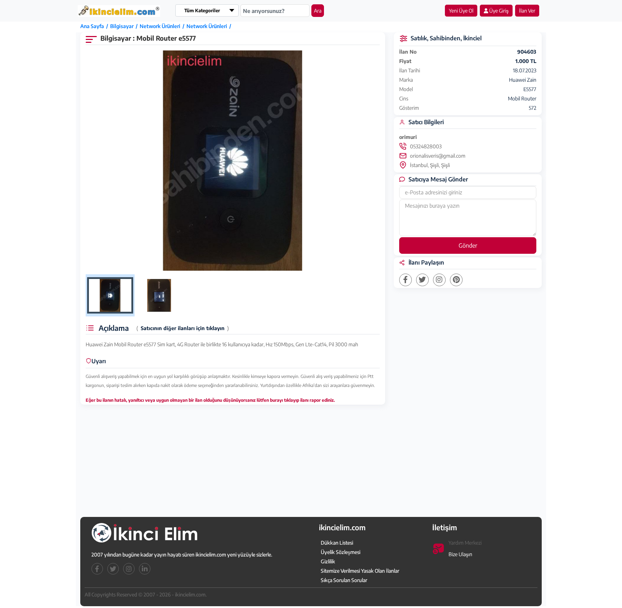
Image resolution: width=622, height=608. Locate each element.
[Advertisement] (42, 132)
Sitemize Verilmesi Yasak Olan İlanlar (360, 571)
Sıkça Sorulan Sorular (344, 580)
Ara (317, 11)
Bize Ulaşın (460, 554)
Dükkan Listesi (337, 543)
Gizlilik (328, 561)
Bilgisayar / (125, 26)
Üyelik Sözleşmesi (340, 552)
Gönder (468, 245)
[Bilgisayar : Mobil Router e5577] (233, 160)
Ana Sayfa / (95, 26)
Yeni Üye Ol (461, 11)
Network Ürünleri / (163, 26)
